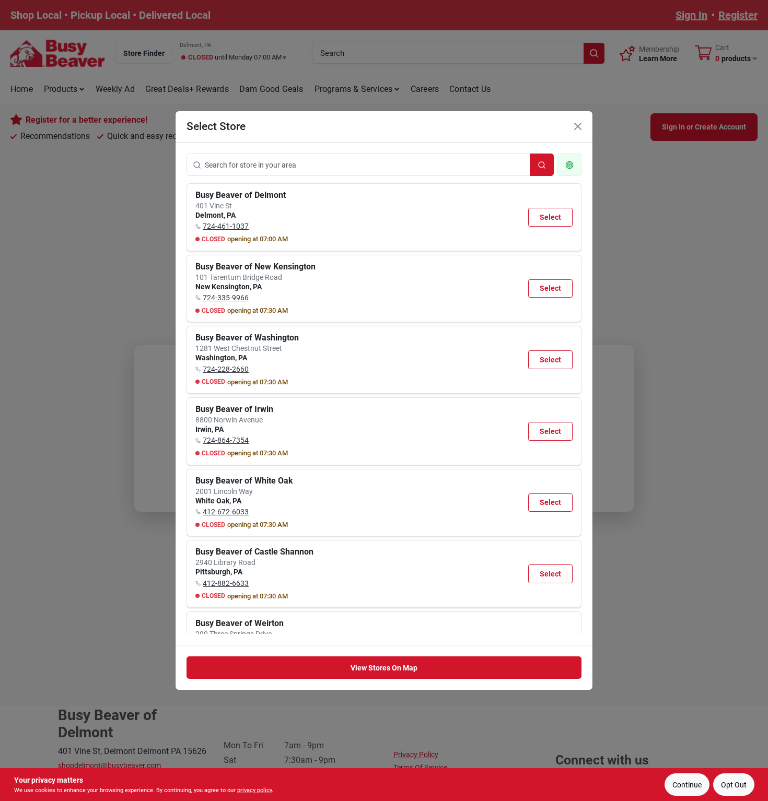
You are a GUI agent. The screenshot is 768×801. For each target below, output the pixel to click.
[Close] (578, 126)
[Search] (542, 165)
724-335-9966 (226, 297)
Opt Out (734, 785)
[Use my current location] (569, 165)
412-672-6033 (226, 512)
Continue (687, 785)
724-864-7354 (226, 440)
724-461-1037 (226, 226)
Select (550, 217)
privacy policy (254, 790)
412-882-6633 (226, 583)
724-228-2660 (226, 369)
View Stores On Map (384, 668)
